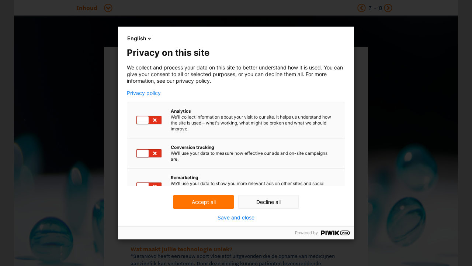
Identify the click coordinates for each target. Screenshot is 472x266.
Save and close (236, 218)
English (136, 38)
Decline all (268, 202)
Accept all (204, 202)
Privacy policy (144, 93)
